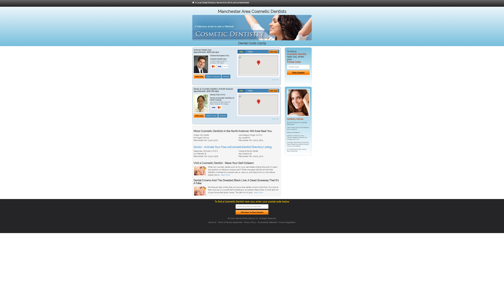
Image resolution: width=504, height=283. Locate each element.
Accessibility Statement (267, 222)
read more (225, 175)
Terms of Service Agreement (230, 222)
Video (250, 52)
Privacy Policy (250, 222)
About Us (212, 222)
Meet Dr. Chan (211, 116)
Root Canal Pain (292, 151)
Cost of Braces (304, 127)
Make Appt (199, 76)
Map (241, 52)
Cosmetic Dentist (293, 142)
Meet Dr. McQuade (213, 76)
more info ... (275, 79)
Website (226, 76)
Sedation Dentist (298, 137)
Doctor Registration (287, 222)
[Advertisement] (298, 177)
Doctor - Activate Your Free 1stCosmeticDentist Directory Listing (233, 147)
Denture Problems (293, 132)
